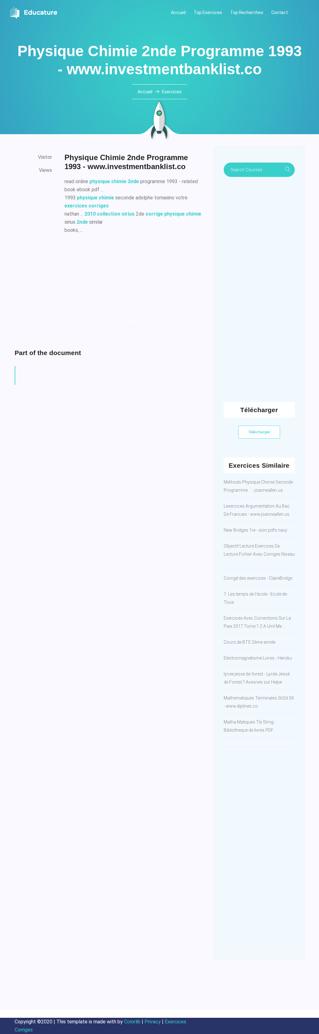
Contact (279, 12)
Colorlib (132, 1022)
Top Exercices (208, 12)
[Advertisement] (134, 283)
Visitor (45, 157)
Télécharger (259, 432)
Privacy (153, 1022)
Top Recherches (246, 12)
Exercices (172, 91)
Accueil (178, 12)
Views (45, 170)
